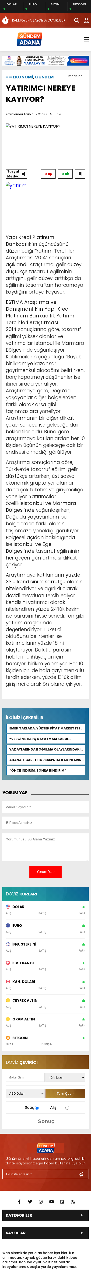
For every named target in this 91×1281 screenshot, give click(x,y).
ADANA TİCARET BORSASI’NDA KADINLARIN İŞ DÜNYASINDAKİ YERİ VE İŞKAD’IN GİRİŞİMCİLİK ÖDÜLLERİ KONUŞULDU (45, 760)
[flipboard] (62, 1202)
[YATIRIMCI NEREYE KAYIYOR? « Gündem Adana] (29, 39)
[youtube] (51, 1202)
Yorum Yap (45, 872)
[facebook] (19, 1202)
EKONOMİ (23, 77)
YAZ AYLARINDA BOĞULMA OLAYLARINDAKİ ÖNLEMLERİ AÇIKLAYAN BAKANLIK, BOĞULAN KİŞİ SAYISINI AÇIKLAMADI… (46, 749)
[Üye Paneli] (84, 20)
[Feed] (73, 1202)
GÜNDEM (44, 77)
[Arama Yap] (74, 20)
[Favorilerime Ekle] (80, 174)
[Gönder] (82, 1174)
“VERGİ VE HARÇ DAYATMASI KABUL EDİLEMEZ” (39, 738)
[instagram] (41, 1202)
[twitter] (30, 1202)
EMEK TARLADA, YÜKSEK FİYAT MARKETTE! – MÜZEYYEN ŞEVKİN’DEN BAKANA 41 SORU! (46, 728)
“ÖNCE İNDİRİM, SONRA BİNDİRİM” (37, 770)
